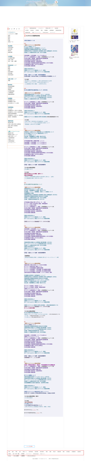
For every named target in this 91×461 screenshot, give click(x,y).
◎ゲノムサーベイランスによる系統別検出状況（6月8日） (38, 329)
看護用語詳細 (27, 32)
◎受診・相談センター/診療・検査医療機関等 (35, 74)
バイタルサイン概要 (13, 33)
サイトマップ (52, 32)
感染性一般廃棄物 (12, 116)
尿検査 (9, 89)
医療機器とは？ (11, 100)
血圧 (9, 38)
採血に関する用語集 (13, 125)
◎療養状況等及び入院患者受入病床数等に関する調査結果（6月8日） (40, 276)
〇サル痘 (26, 315)
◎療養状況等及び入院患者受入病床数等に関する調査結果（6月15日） (41, 194)
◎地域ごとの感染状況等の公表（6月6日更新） (35, 332)
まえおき (10, 108)
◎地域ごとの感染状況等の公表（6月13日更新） (35, 245)
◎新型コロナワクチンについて (31, 288)
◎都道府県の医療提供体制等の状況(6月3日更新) (35, 326)
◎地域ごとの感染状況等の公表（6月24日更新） (35, 98)
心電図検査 (10, 92)
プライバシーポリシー (32, 455)
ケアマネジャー (11, 142)
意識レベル (10, 41)
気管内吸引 (10, 71)
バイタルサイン (41, 28)
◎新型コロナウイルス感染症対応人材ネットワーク (36, 391)
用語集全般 (10, 122)
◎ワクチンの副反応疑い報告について (33, 266)
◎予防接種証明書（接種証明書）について (34, 140)
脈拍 (9, 37)
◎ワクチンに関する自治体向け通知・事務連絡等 (35, 203)
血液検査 (10, 87)
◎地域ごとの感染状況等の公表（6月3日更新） (35, 381)
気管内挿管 (10, 47)
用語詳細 (10, 127)
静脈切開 (10, 52)
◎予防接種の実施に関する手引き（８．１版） (35, 202)
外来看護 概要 (11, 58)
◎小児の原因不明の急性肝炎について (33, 184)
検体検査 (32, 30)
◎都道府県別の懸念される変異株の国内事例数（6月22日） (38, 95)
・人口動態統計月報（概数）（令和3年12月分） (35, 83)
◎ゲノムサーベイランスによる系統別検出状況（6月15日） (38, 243)
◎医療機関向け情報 (29, 193)
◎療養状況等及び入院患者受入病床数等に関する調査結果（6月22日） (41, 51)
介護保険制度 (11, 137)
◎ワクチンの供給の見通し (30, 205)
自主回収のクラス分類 (13, 103)
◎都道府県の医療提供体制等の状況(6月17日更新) (36, 196)
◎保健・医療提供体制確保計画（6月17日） (34, 199)
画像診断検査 (11, 94)
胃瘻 (41, 30)
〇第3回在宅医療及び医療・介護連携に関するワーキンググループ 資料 (41, 257)
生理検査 (37, 30)
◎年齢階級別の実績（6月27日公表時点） (34, 64)
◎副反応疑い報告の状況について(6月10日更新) (35, 264)
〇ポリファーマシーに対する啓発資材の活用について (37, 122)
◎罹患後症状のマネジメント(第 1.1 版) (33, 188)
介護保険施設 (11, 141)
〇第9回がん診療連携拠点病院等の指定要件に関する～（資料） (39, 176)
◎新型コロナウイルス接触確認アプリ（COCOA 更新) (37, 221)
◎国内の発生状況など (29, 68)
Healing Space (45, 32)
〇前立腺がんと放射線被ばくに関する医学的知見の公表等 (38, 80)
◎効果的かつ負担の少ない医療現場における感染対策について (39, 132)
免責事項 (23, 455)
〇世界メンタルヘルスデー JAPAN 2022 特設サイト (36, 82)
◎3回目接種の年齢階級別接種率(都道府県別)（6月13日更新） (39, 236)
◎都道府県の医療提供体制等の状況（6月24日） (35, 49)
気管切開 (10, 49)
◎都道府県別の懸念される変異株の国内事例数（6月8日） (38, 327)
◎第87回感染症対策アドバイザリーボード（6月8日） (37, 279)
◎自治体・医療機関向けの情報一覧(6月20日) (35, 136)
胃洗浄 (9, 50)
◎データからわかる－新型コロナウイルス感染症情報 (37, 71)
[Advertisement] (45, 16)
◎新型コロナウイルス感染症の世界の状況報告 (35, 116)
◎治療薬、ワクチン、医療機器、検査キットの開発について (38, 191)
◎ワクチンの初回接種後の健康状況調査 (33, 267)
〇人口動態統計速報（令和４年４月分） (33, 178)
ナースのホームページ (34, 6)
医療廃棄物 (52, 30)
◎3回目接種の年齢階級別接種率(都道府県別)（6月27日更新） (39, 62)
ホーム (26, 28)
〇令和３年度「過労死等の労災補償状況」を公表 (35, 121)
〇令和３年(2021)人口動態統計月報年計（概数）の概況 (37, 406)
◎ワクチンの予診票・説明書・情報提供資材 (34, 287)
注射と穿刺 (10, 59)
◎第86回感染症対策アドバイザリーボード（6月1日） (37, 376)
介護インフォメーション (36, 32)
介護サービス (11, 139)
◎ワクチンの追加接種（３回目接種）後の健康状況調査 (37, 269)
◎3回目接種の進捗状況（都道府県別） (33, 61)
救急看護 (56, 28)
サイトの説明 (16, 455)
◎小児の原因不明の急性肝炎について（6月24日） (36, 90)
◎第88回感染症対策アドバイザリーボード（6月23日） (37, 94)
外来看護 (26, 30)
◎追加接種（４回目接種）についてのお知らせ (35, 142)
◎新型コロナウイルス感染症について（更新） (35, 70)
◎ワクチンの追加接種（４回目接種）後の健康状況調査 (37, 270)
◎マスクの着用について (30, 46)
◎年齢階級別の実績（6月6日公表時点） (33, 345)
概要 (9, 66)
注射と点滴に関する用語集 (14, 124)
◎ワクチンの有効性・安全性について (33, 285)
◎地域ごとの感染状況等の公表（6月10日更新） (35, 281)
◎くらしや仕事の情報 (29, 308)
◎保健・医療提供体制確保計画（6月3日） (34, 330)
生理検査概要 (11, 91)
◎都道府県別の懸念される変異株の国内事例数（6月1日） (38, 378)
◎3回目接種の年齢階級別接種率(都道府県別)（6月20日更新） (39, 152)
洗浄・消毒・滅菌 (12, 61)
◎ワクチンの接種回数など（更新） (32, 56)
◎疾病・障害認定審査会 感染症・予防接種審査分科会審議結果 (39, 364)
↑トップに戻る (29, 446)
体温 (9, 35)
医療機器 (46, 30)
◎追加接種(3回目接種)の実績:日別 (32, 59)
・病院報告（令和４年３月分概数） (32, 124)
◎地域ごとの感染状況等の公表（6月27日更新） (35, 52)
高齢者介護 (10, 133)
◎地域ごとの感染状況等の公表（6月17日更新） (35, 197)
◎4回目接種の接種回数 (29, 65)
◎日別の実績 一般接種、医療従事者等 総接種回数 (36, 58)
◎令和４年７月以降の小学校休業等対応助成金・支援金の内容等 (39, 393)
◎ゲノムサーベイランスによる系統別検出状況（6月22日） (38, 97)
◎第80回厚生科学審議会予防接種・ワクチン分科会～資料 (38, 272)
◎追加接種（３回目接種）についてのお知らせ (35, 55)
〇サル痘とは (27, 317)
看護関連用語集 (58, 30)
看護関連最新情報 (33, 28)
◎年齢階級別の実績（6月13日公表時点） (34, 237)
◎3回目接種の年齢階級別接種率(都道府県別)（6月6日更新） (38, 344)
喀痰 (9, 68)
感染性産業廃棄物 (12, 113)
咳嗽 (9, 70)
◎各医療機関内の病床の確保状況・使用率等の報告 (36, 382)
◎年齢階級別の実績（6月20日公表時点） (34, 154)
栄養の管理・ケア (12, 136)
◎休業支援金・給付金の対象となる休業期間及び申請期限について (40, 76)
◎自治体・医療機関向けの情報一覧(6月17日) (35, 190)
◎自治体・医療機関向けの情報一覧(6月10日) (35, 282)
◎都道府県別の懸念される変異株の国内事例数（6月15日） (38, 242)
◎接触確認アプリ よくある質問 (32, 357)
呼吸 (9, 40)
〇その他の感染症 (28, 397)
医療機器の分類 (11, 101)
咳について (43, 453)
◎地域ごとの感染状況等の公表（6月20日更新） (35, 137)
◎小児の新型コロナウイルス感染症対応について (35, 133)
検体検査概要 (11, 86)
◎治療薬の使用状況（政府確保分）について (34, 48)
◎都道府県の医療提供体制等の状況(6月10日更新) (36, 278)
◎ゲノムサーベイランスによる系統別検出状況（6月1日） (38, 379)
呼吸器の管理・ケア (49, 28)
